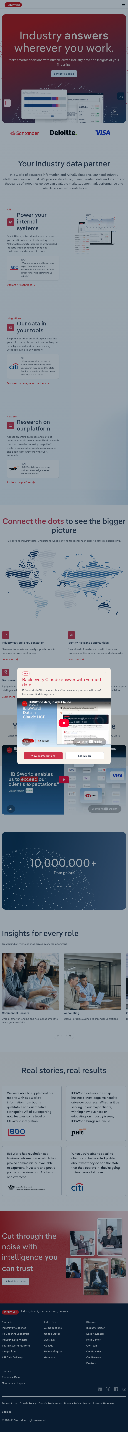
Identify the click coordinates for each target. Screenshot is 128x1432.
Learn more (84, 755)
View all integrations (43, 755)
